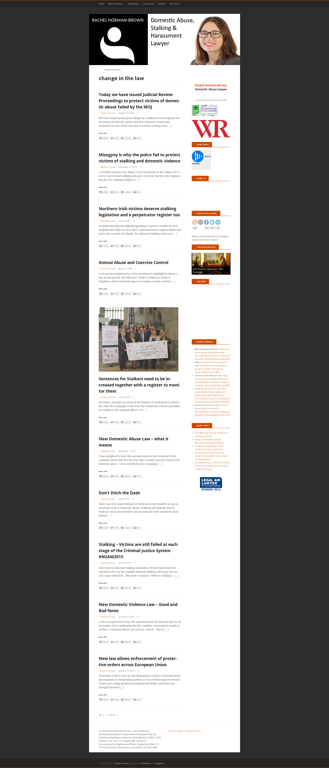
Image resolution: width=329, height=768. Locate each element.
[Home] (100, 69)
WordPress (146, 763)
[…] (169, 125)
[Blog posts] (228, 763)
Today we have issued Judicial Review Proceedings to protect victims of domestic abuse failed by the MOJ (139, 101)
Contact (161, 4)
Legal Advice (148, 4)
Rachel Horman (122, 763)
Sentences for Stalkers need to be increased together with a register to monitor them (139, 385)
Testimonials (133, 4)
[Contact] (225, 763)
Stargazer (159, 763)
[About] (211, 763)
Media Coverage (115, 4)
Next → (113, 715)
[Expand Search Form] (232, 3)
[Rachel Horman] (164, 39)
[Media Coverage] (215, 763)
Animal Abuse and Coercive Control (133, 262)
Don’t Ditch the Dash (119, 492)
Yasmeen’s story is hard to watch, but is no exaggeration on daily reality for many (212, 465)
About (101, 4)
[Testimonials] (218, 763)
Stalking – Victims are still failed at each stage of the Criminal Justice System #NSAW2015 (138, 550)
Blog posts (175, 4)
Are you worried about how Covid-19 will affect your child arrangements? (211, 456)
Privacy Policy (175, 731)
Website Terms (193, 731)
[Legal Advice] (222, 763)
